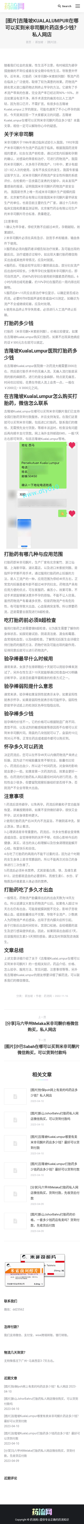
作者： (44, 995)
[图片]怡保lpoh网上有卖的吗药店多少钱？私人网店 (54, 1092)
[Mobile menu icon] (77, 6)
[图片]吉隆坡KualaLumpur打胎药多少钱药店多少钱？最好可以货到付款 (55, 1166)
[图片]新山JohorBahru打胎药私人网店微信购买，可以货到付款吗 (54, 1116)
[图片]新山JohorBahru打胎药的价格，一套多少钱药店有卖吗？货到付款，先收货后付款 (55, 1220)
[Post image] (15, 1096)
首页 (28, 42)
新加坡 (39, 42)
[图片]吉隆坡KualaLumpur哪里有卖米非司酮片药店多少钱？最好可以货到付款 (55, 1142)
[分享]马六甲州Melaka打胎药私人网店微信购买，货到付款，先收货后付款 (55, 1193)
